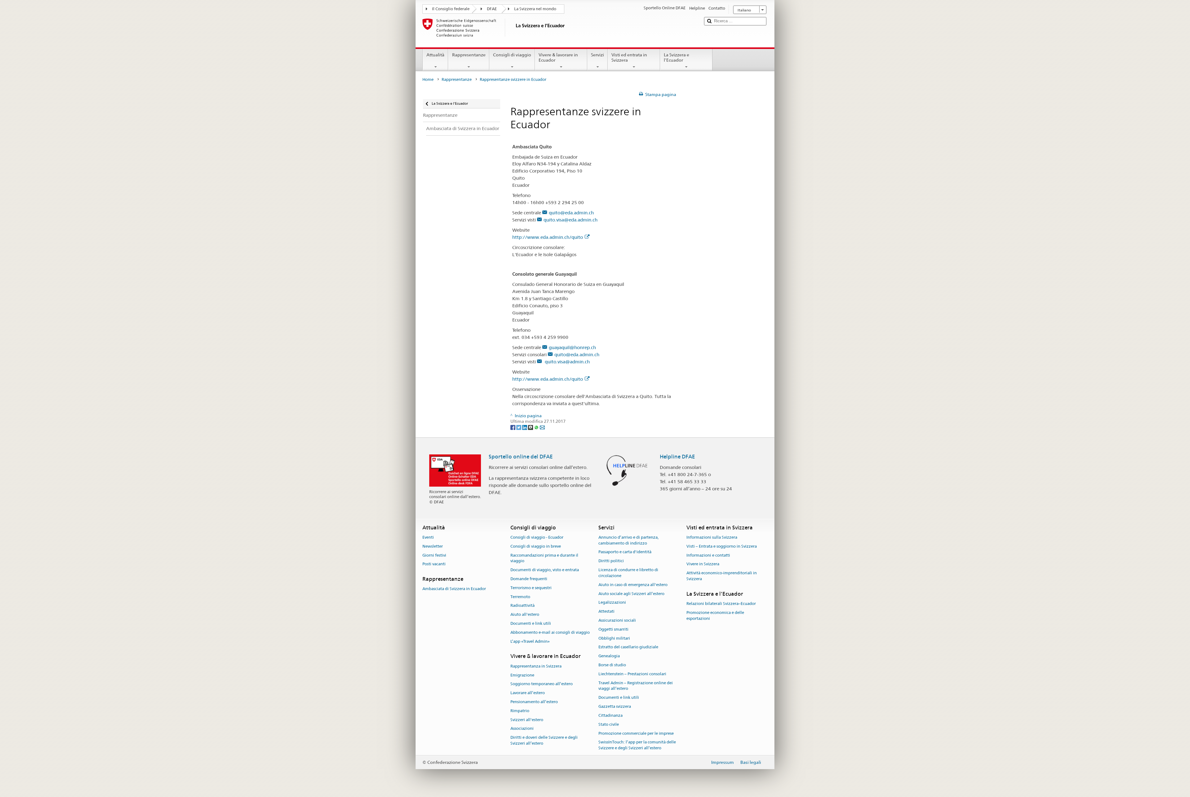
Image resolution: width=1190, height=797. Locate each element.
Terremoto (520, 596)
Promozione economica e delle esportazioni (715, 615)
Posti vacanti (434, 564)
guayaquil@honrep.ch (572, 347)
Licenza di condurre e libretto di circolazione (628, 572)
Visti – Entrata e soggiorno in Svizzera (721, 546)
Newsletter (432, 546)
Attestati (606, 611)
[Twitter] (519, 427)
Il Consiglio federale (450, 9)
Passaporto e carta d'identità (624, 552)
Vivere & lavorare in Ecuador (558, 57)
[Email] (542, 427)
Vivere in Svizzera (702, 564)
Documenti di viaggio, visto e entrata (544, 569)
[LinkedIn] (525, 427)
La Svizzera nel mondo (535, 9)
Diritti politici (611, 561)
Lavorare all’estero (527, 692)
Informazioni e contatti (708, 555)
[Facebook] (513, 427)
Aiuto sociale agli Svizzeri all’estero (631, 593)
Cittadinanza (610, 715)
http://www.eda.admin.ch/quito (547, 237)
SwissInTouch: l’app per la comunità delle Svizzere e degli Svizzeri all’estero (637, 745)
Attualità (435, 54)
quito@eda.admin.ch (571, 213)
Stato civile (608, 724)
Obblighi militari (614, 638)
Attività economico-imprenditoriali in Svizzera (721, 576)
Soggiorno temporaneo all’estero (541, 684)
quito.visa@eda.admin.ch (570, 220)
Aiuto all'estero (524, 614)
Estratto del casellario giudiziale (628, 647)
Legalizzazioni (612, 602)
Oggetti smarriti (613, 629)
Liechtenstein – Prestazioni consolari (632, 674)
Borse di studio (612, 665)
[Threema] (531, 427)
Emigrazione (522, 675)
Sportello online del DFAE (521, 456)
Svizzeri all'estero (526, 719)
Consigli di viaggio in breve (535, 546)
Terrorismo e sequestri (531, 587)
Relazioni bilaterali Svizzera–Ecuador (721, 603)
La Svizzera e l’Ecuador (676, 57)
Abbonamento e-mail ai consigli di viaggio (550, 632)
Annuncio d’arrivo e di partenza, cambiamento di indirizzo (628, 540)
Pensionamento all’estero (534, 701)
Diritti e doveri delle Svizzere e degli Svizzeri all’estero (544, 740)
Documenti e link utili (530, 623)
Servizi (597, 54)
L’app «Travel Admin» (530, 641)
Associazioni (522, 728)
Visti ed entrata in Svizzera (629, 57)
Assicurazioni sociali (617, 620)
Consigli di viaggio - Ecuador (536, 537)
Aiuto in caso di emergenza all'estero (633, 584)
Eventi (428, 537)
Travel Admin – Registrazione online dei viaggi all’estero (635, 686)
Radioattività (522, 605)
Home (428, 79)
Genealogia (609, 656)
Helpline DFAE (677, 456)
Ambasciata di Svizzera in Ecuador (454, 589)
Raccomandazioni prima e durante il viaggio (544, 558)
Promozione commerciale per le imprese (636, 733)
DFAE (492, 9)
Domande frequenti (528, 578)
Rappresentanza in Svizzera (536, 666)
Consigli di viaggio (512, 54)
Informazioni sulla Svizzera (711, 537)
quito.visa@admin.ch (567, 362)
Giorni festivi (434, 555)
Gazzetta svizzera (614, 706)
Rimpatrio (519, 710)
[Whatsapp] (537, 427)
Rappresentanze (469, 54)
